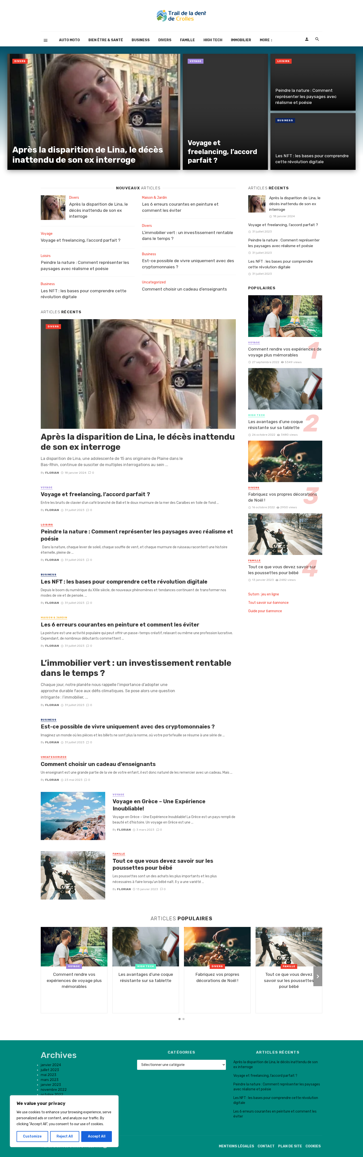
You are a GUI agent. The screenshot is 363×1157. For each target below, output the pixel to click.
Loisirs (283, 61)
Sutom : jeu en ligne (263, 594)
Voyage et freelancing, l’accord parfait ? (222, 151)
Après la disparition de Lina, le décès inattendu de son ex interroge (87, 155)
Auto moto (69, 40)
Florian (52, 472)
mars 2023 (50, 1080)
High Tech (212, 40)
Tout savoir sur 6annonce (268, 603)
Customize (32, 1136)
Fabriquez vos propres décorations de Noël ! (282, 497)
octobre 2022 (52, 1095)
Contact (266, 1146)
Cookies (313, 1146)
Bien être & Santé (105, 40)
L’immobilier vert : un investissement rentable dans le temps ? (187, 235)
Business (141, 40)
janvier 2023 (51, 1085)
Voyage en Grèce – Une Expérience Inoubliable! (159, 804)
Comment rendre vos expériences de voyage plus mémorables (285, 352)
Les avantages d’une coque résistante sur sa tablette (275, 424)
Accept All (96, 1136)
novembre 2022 (54, 1090)
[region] (64, 1121)
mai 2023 (48, 1075)
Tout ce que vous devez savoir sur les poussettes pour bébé (163, 864)
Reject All (65, 1136)
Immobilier (241, 40)
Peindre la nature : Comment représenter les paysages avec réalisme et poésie (306, 96)
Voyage (196, 61)
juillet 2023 (50, 1070)
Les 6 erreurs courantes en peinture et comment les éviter (180, 207)
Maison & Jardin (154, 198)
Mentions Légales (236, 1146)
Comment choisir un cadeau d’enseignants (184, 289)
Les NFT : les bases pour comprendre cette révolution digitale (312, 158)
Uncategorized (154, 282)
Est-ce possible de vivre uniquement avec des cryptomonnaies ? (188, 263)
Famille (187, 40)
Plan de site (290, 1146)
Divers (164, 40)
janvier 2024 (51, 1065)
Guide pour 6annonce (265, 611)
